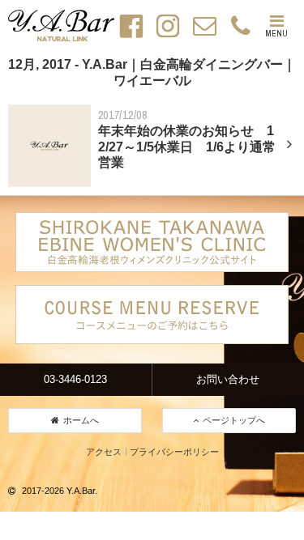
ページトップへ (234, 420)
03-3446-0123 (75, 379)
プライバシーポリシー (174, 452)
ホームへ (81, 420)
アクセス (104, 452)
